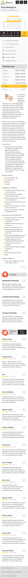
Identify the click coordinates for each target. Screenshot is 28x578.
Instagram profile (10, 61)
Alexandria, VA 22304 (11, 41)
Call (18, 35)
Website (3, 35)
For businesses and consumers (11, 572)
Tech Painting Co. (9, 7)
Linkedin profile (10, 57)
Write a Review (22, 332)
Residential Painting (10, 281)
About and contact (7, 568)
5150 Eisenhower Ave (11, 44)
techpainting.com (10, 51)
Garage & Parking (9, 313)
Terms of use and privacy (9, 576)
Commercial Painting (10, 297)
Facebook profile (10, 54)
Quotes (24, 35)
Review (11, 35)
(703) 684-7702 (9, 47)
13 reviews (19, 19)
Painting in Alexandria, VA (10, 10)
